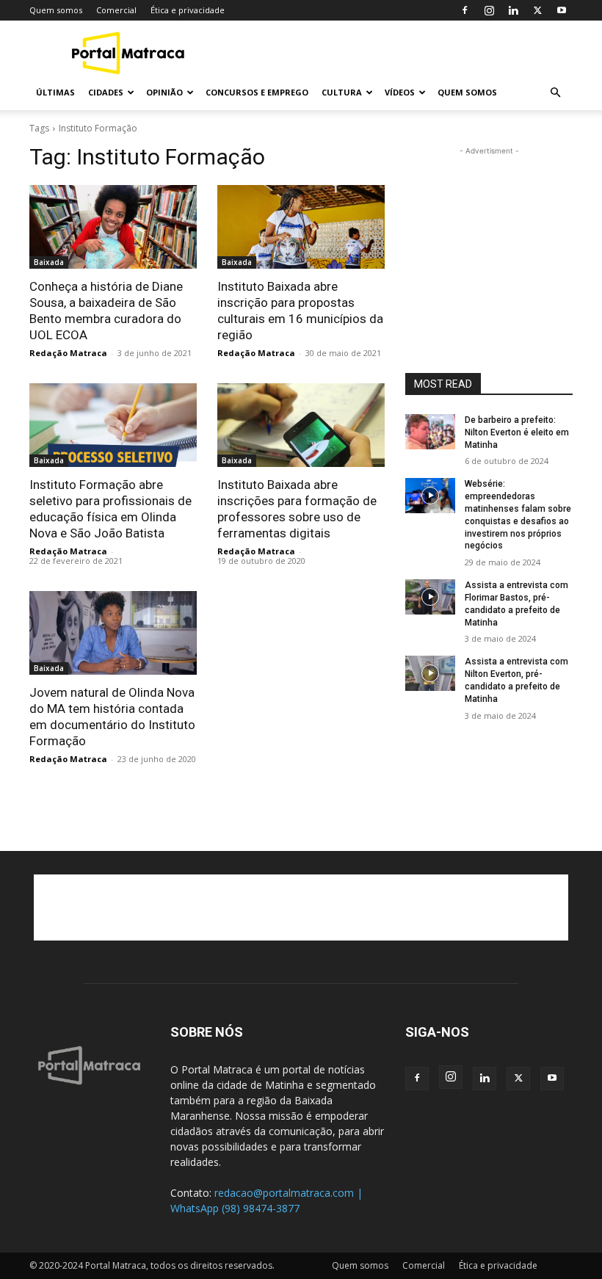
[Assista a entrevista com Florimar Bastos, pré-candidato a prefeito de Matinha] (430, 597)
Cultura (342, 92)
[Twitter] (537, 10)
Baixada (49, 262)
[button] (555, 93)
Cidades (105, 92)
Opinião (164, 92)
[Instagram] (489, 10)
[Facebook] (465, 10)
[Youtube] (562, 10)
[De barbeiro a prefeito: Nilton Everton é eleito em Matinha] (430, 431)
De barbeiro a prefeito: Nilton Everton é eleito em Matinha (517, 432)
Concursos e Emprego (257, 92)
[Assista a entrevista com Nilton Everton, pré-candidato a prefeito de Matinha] (430, 673)
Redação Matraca (68, 352)
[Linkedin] (513, 10)
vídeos (400, 92)
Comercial (116, 9)
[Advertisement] (400, 53)
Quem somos (55, 9)
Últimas (55, 92)
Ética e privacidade (187, 9)
